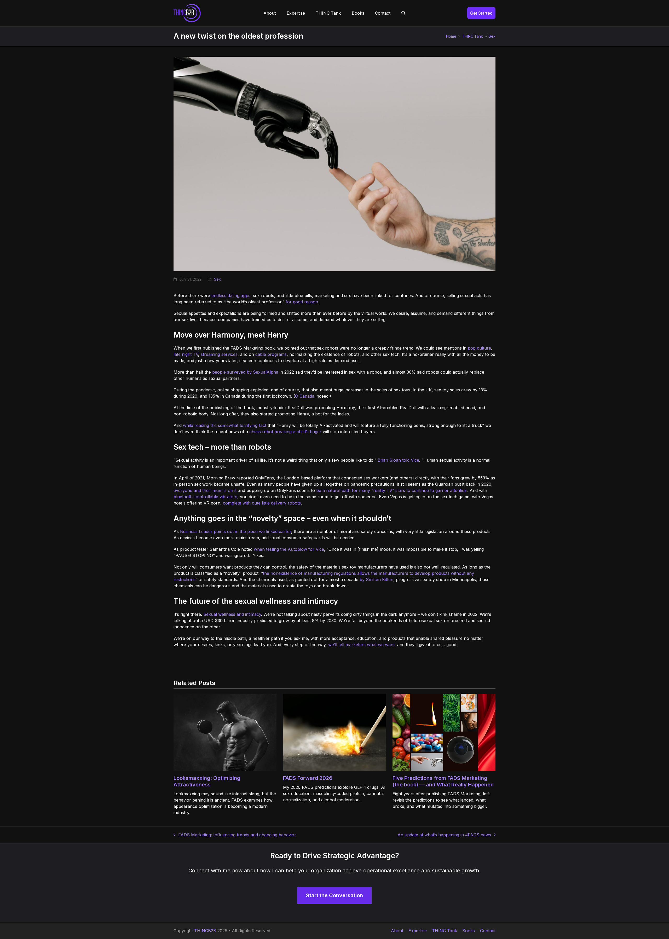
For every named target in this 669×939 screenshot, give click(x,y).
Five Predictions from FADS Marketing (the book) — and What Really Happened (443, 781)
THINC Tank (444, 930)
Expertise (417, 930)
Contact (487, 930)
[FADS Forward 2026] (334, 731)
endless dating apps (230, 295)
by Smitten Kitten (376, 579)
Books (468, 930)
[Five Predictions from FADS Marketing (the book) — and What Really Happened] (444, 731)
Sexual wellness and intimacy (232, 614)
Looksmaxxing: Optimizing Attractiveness (207, 781)
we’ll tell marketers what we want (361, 644)
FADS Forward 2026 (307, 778)
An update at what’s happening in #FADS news (444, 835)
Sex (217, 279)
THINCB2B (205, 930)
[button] (403, 13)
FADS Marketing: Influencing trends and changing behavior (235, 835)
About (397, 930)
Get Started (481, 13)
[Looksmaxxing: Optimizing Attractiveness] (225, 731)
